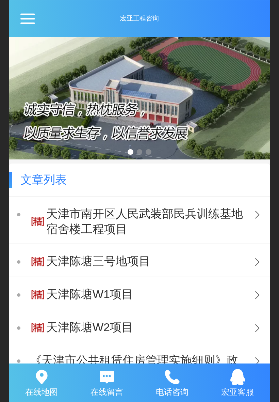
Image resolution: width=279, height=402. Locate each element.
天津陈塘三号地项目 (98, 261)
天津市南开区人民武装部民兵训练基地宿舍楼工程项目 (144, 221)
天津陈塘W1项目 (89, 294)
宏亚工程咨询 (139, 18)
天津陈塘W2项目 (89, 327)
